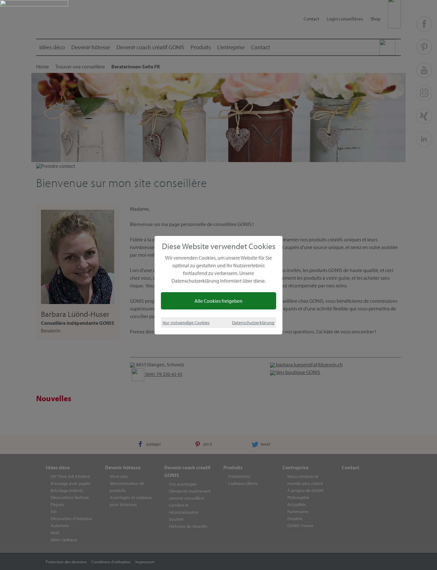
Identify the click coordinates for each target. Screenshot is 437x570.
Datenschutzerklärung (253, 322)
